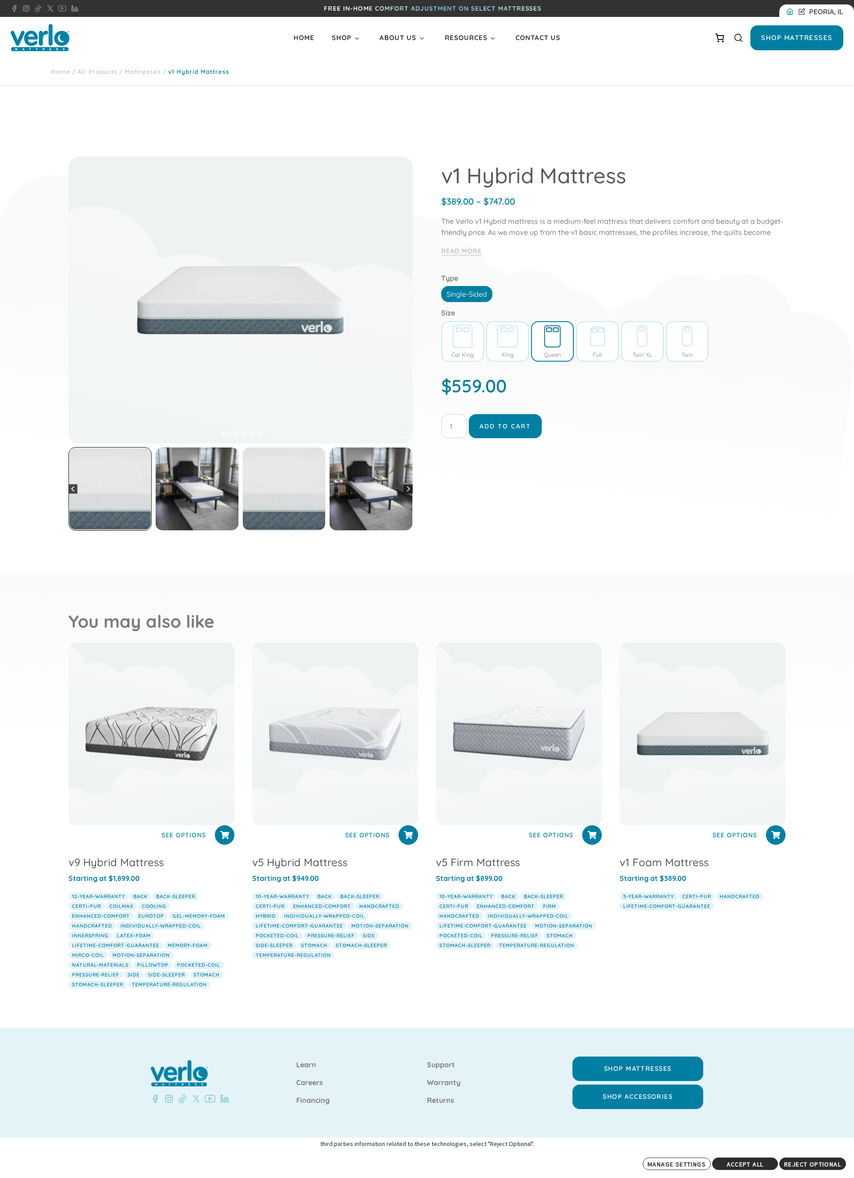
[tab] (223, 434)
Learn (306, 1065)
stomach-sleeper (97, 984)
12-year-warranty (98, 896)
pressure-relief (95, 975)
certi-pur (86, 906)
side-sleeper (166, 975)
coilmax (121, 906)
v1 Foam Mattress (664, 862)
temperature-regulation (169, 984)
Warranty (443, 1082)
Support (441, 1065)
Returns (440, 1100)
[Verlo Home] (40, 37)
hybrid (266, 916)
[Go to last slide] (73, 489)
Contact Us (538, 37)
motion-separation (141, 955)
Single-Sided (467, 294)
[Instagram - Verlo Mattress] (24, 8)
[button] (110, 489)
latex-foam (134, 935)
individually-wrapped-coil (161, 926)
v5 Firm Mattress (478, 862)
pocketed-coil (198, 965)
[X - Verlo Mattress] (48, 8)
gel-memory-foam (199, 916)
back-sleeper (175, 896)
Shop (341, 37)
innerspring (90, 935)
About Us (397, 37)
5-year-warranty (648, 896)
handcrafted (92, 926)
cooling (154, 906)
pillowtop (153, 965)
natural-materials (100, 965)
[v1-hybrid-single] (240, 300)
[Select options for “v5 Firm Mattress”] (592, 835)
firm (549, 906)
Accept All (745, 1164)
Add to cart (505, 426)
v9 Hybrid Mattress (116, 862)
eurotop (151, 916)
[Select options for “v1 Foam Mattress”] (776, 835)
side (134, 975)
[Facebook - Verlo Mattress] (14, 8)
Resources (466, 37)
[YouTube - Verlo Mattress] (60, 8)
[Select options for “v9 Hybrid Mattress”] (224, 835)
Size (448, 312)
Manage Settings (677, 1164)
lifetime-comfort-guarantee (115, 945)
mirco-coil (88, 955)
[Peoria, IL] (791, 12)
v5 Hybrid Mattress (299, 862)
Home (304, 37)
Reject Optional (812, 1164)
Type (449, 278)
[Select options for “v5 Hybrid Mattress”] (408, 835)
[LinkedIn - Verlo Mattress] (73, 8)
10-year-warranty (282, 896)
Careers (309, 1082)
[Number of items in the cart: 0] (719, 38)
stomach (206, 975)
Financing (313, 1100)
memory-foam (188, 945)
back (140, 896)
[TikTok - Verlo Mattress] (36, 8)
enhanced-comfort (101, 916)
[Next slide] (408, 489)
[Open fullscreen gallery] (403, 434)
